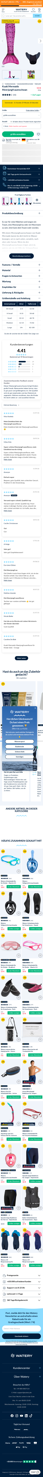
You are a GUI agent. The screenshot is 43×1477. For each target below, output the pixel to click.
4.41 (21, 350)
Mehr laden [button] (21, 658)
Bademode (19, 746)
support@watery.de (24, 1392)
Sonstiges (19, 757)
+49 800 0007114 (22, 1388)
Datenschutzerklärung (21, 1344)
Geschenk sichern (21, 1336)
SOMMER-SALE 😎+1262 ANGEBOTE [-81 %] (10, 21)
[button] (2, 40)
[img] (9, 413)
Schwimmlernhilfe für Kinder (25, 84)
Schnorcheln (19, 752)
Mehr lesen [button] (8, 459)
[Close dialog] (35, 708)
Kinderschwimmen (10, 84)
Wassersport (20, 741)
